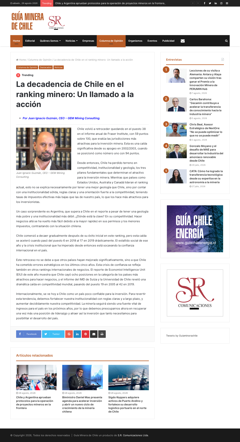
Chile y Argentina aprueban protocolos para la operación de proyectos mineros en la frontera (109, 3)
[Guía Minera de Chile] (37, 20)
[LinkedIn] (215, 3)
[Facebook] (204, 3)
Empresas (88, 40)
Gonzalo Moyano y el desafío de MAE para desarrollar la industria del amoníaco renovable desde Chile (206, 153)
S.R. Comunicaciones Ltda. (133, 435)
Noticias (70, 40)
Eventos (152, 40)
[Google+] (69, 334)
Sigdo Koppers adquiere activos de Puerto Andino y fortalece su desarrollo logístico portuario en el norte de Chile (127, 404)
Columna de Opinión (111, 40)
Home (16, 40)
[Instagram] (221, 3)
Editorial (30, 40)
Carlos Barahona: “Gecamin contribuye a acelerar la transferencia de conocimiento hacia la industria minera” (205, 106)
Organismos (135, 40)
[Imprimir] (102, 334)
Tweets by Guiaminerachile (182, 335)
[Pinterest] (85, 334)
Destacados (46, 67)
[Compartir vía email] (94, 334)
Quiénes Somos (49, 40)
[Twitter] (210, 3)
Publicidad (168, 40)
